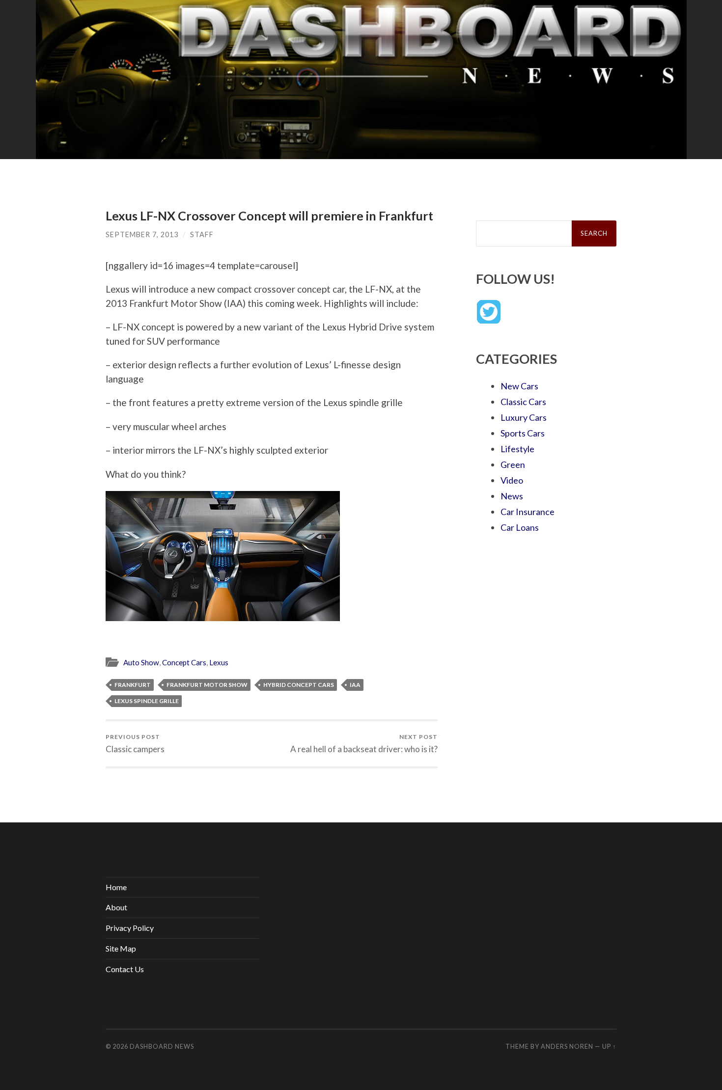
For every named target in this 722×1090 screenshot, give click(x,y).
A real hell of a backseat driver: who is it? (364, 743)
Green (512, 464)
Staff (202, 234)
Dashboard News (162, 1046)
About (116, 907)
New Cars (519, 386)
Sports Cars (522, 433)
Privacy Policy (130, 927)
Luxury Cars (523, 417)
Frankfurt (132, 684)
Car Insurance (527, 511)
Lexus (218, 662)
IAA (355, 684)
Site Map (121, 948)
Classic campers (135, 743)
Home (116, 887)
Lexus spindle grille (146, 701)
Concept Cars (184, 662)
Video (511, 480)
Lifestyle (517, 448)
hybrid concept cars (298, 684)
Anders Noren (567, 1046)
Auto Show (141, 662)
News (511, 495)
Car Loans (519, 527)
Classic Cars (523, 401)
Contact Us (125, 969)
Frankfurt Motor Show (207, 684)
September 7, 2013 (142, 234)
